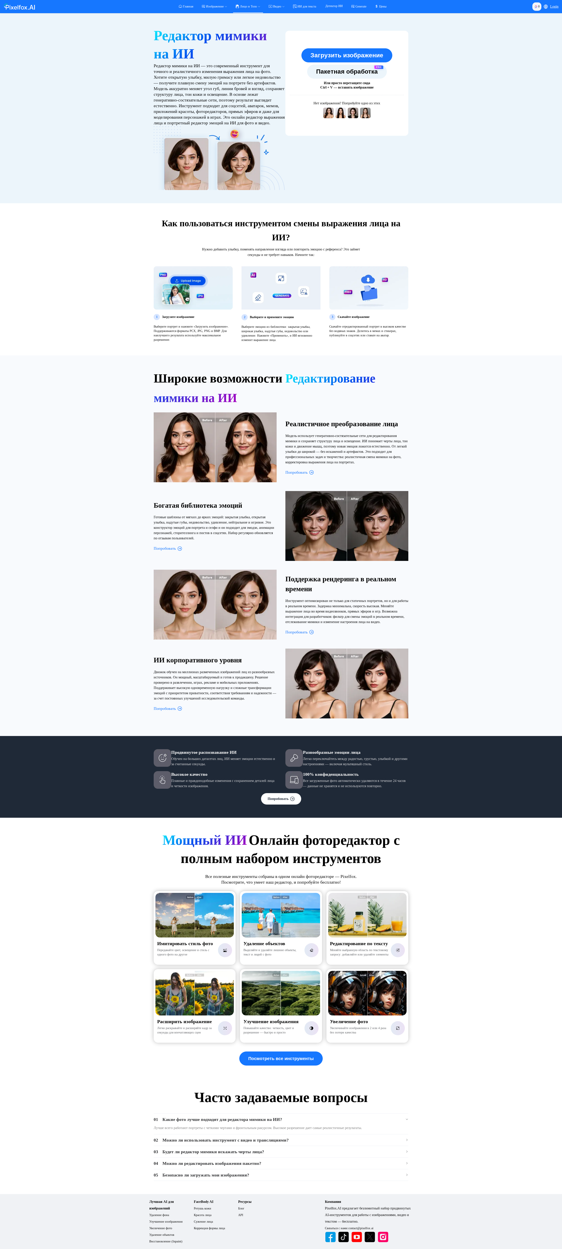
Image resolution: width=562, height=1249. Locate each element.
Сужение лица (203, 1221)
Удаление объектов (161, 1234)
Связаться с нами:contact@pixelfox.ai (349, 1228)
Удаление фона (159, 1215)
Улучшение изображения (165, 1221)
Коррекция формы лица (209, 1228)
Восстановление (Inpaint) (165, 1241)
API (240, 1215)
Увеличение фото (160, 1228)
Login (554, 6)
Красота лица (202, 1215)
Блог (241, 1208)
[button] (545, 6)
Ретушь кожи (202, 1208)
